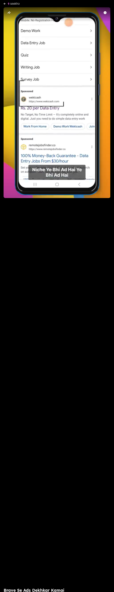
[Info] (105, 13)
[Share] (9, 13)
